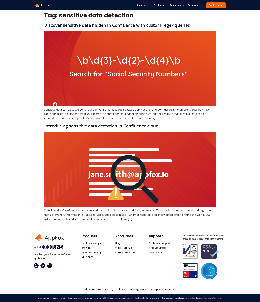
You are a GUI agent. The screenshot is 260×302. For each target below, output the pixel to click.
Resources (175, 5)
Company (192, 5)
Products (159, 5)
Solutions (142, 5)
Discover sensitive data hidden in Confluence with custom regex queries (117, 25)
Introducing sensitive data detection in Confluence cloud (101, 126)
